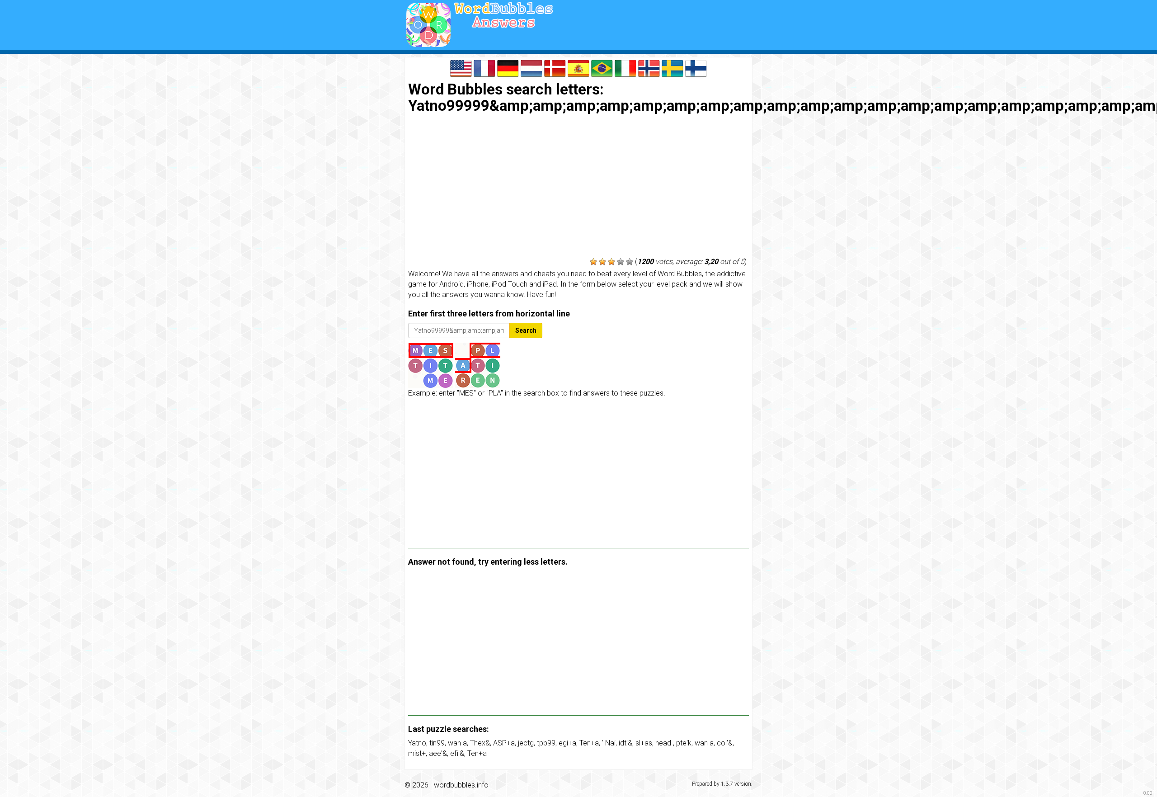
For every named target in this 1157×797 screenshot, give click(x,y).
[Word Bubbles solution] (484, 67)
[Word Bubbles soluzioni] (625, 67)
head (664, 743)
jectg (526, 743)
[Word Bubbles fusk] (672, 67)
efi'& (457, 753)
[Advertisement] (578, 186)
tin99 (437, 743)
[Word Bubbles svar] (555, 67)
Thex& (480, 743)
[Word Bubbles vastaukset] (696, 67)
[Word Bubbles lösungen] (508, 67)
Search (525, 330)
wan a (457, 743)
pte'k (683, 743)
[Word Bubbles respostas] (602, 67)
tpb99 (546, 743)
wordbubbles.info (461, 785)
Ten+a (589, 743)
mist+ (417, 753)
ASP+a (504, 743)
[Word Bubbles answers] (461, 67)
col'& (725, 743)
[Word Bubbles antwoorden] (531, 67)
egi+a (567, 743)
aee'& (438, 753)
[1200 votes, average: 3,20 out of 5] (593, 261)
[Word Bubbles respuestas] (578, 67)
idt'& (625, 743)
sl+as (643, 743)
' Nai (609, 743)
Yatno (417, 743)
